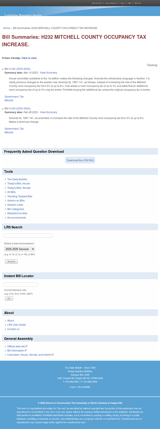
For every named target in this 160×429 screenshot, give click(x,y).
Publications (137, 3)
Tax (22, 96)
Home (6, 28)
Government (12, 96)
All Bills (11, 192)
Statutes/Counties (17, 213)
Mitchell (9, 100)
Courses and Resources (111, 3)
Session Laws (15, 204)
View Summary (48, 72)
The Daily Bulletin (17, 179)
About (10, 320)
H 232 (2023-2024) (19, 68)
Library (123, 3)
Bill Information (17, 350)
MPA (129, 3)
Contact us (13, 329)
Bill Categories (15, 209)
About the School (96, 3)
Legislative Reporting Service (23, 15)
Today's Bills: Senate (19, 187)
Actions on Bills (16, 200)
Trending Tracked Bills (19, 196)
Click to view (28, 58)
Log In (73, 386)
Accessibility (84, 386)
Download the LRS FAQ (80, 160)
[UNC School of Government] (40, 3)
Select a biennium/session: (19, 243)
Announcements (16, 217)
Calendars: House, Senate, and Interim (30, 354)
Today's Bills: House (18, 183)
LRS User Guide (16, 324)
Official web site (17, 346)
